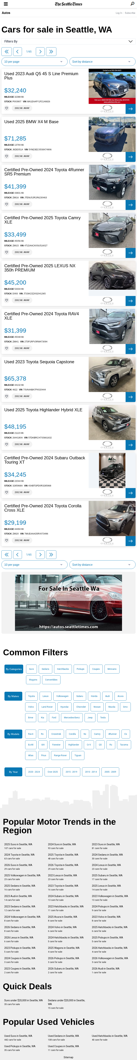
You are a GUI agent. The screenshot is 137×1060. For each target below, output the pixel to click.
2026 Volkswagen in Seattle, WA (110, 960)
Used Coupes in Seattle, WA (63, 1048)
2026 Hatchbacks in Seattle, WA (110, 949)
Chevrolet (81, 707)
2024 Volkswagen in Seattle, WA (22, 918)
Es (126, 734)
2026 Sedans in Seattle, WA (19, 929)
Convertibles (51, 680)
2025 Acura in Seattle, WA (62, 918)
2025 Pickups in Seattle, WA (107, 939)
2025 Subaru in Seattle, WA (107, 877)
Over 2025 (53, 772)
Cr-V (89, 744)
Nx (85, 734)
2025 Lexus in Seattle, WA (106, 887)
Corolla (72, 734)
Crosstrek (56, 734)
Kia (42, 717)
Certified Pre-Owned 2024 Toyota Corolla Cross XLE (42, 508)
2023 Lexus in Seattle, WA (62, 877)
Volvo (31, 707)
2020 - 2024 (34, 772)
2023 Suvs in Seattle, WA (106, 846)
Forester (56, 744)
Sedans (45, 669)
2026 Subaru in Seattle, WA (63, 970)
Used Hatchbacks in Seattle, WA (110, 1037)
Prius (43, 755)
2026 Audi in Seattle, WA (106, 970)
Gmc (125, 707)
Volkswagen (62, 696)
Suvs (31, 669)
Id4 (42, 744)
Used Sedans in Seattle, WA (63, 1037)
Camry (97, 734)
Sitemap (68, 1057)
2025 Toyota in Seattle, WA (63, 856)
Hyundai (64, 707)
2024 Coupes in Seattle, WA (19, 960)
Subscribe (130, 12)
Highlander (73, 744)
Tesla (103, 717)
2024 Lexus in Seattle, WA (106, 867)
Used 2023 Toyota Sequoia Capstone (39, 362)
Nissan (97, 707)
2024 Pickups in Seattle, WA (107, 908)
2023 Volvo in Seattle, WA (106, 918)
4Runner (112, 734)
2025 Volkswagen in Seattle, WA (22, 877)
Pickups (80, 669)
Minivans (112, 669)
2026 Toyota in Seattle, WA (63, 867)
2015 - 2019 (71, 772)
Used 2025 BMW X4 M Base (31, 122)
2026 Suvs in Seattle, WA (18, 867)
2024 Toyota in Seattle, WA (19, 856)
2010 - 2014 (91, 772)
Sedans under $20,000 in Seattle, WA (66, 1004)
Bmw (30, 717)
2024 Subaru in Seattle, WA (63, 898)
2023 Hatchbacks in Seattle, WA (66, 908)
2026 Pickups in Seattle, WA (63, 960)
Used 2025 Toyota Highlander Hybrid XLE (43, 410)
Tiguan (78, 755)
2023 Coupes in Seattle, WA (19, 970)
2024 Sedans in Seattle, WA (107, 856)
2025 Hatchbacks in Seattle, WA (110, 929)
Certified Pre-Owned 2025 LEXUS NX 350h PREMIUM (39, 268)
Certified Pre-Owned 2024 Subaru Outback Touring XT (44, 460)
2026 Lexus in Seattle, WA (18, 939)
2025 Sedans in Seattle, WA (19, 887)
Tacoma (124, 744)
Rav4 (30, 734)
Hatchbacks (63, 669)
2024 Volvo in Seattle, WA (62, 929)
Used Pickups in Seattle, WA (19, 1048)
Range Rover (60, 755)
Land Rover (47, 707)
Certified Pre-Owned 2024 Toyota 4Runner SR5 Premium (44, 172)
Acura (120, 696)
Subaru (79, 696)
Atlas (30, 755)
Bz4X (31, 744)
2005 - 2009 (110, 772)
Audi (107, 696)
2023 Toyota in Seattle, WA (63, 887)
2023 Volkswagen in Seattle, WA (110, 898)
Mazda (111, 707)
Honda (94, 696)
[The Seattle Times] (68, 4)
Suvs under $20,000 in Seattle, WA (23, 1002)
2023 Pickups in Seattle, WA (19, 949)
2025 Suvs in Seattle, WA (18, 846)
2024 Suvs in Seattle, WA (62, 846)
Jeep (90, 717)
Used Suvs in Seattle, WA (18, 1037)
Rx (42, 734)
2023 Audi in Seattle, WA (18, 898)
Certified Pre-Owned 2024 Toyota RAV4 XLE (41, 316)
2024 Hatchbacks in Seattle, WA (66, 939)
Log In (119, 12)
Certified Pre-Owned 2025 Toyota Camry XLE (42, 220)
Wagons (33, 680)
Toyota (31, 696)
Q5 (100, 744)
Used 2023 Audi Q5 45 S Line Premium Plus (41, 76)
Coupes (96, 669)
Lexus (46, 696)
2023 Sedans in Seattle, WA (19, 908)
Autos (6, 13)
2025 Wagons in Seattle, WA (64, 949)
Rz (111, 744)
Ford (54, 717)
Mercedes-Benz (72, 717)
